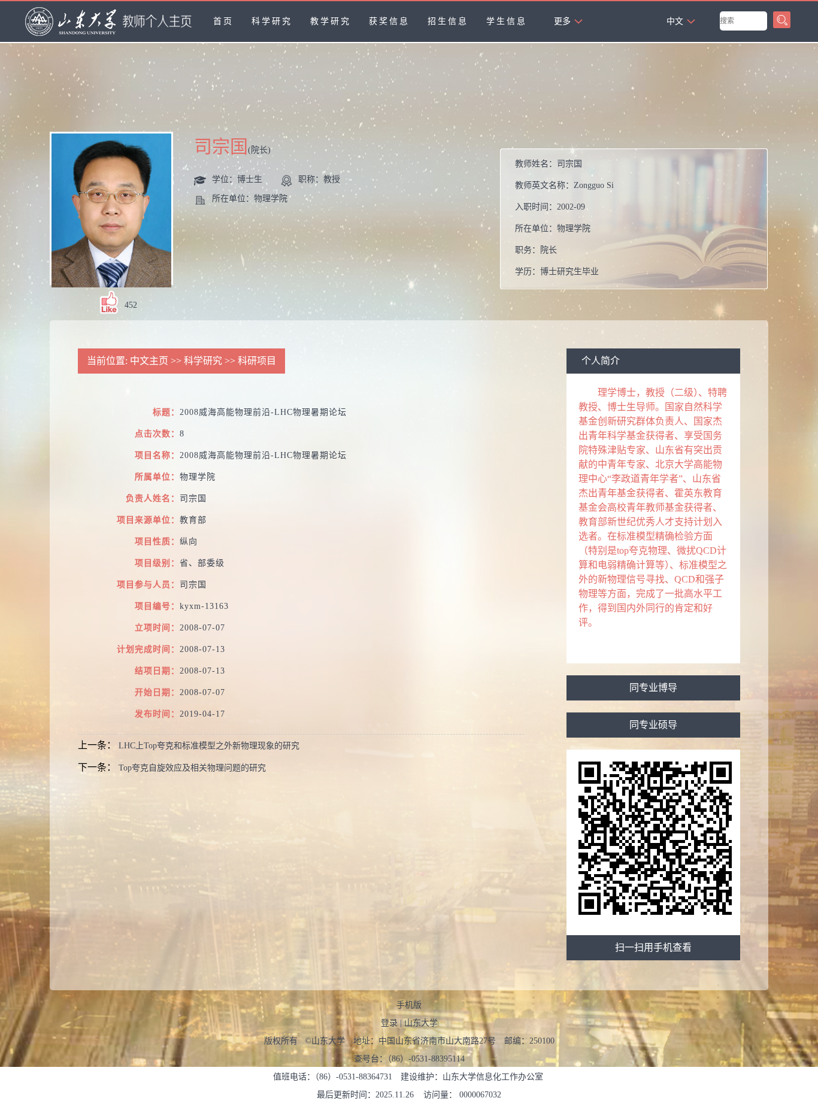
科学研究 (272, 21)
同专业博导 (653, 688)
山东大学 (421, 1022)
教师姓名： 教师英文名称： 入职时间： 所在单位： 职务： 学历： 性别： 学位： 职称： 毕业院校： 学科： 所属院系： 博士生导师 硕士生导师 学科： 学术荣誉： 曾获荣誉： (638, 221)
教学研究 (330, 21)
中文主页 (149, 361)
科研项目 (257, 361)
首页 (223, 21)
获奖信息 (389, 21)
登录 (389, 1022)
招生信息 (448, 21)
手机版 (409, 1004)
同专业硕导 (653, 725)
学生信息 (506, 21)
